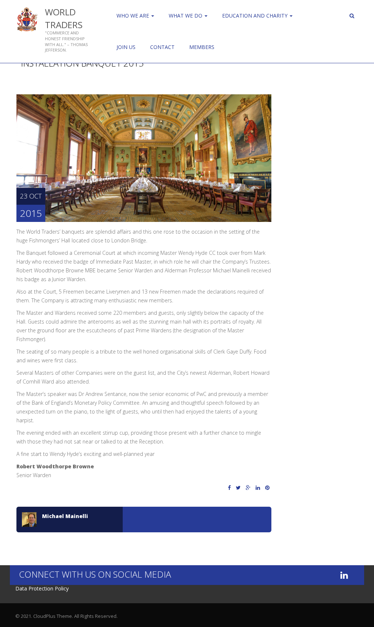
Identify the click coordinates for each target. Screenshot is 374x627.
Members (201, 47)
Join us (126, 47)
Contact (162, 47)
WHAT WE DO (186, 15)
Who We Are (133, 15)
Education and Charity (255, 15)
